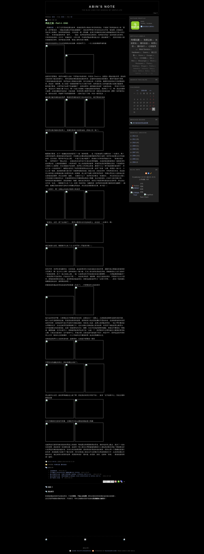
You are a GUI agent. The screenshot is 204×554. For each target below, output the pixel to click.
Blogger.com (111, 551)
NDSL (140, 71)
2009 (134, 146)
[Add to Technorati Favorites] (119, 481)
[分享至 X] (108, 481)
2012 (134, 136)
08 (71, 17)
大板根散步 (53, 470)
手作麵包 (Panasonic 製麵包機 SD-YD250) (65, 472)
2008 (134, 149)
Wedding (135, 66)
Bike (133, 61)
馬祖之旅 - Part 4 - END (56, 23)
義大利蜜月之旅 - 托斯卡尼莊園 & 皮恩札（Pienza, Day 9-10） (71, 474)
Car (134, 71)
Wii (151, 58)
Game (145, 52)
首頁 (53, 17)
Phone (149, 63)
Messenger (142, 61)
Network (136, 68)
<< (137, 90)
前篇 (52, 27)
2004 (134, 162)
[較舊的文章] (124, 539)
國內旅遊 (64, 464)
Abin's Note (102, 6)
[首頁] (85, 539)
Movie (152, 61)
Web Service (144, 49)
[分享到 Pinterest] (113, 481)
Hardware (135, 52)
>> (150, 90)
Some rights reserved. (81, 551)
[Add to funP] (116, 481)
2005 (134, 159)
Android (144, 68)
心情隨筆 (152, 46)
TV (135, 58)
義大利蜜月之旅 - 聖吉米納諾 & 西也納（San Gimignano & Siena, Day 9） (75, 476)
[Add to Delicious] (121, 481)
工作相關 (143, 58)
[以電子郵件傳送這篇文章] (104, 481)
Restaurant (139, 63)
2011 (134, 139)
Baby (151, 68)
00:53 (54, 461)
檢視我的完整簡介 (148, 26)
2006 (62, 17)
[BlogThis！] (106, 481)
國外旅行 (141, 46)
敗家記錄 (148, 40)
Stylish (137, 73)
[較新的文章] (46, 539)
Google (149, 55)
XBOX (144, 73)
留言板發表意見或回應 (140, 123)
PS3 (152, 71)
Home (140, 55)
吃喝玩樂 (57, 464)
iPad (150, 73)
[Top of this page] (124, 481)
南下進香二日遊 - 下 (56, 477)
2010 (134, 142)
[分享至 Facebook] (111, 481)
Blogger (143, 66)
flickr (146, 71)
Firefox (151, 66)
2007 (134, 152)
